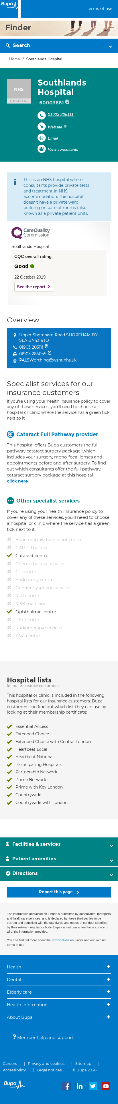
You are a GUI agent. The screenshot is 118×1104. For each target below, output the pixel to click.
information (60, 940)
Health (14, 967)
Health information (27, 1004)
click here (17, 481)
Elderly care (19, 992)
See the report (31, 286)
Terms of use (99, 8)
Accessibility (14, 1070)
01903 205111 (61, 114)
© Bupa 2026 (84, 1070)
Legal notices (49, 1070)
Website (55, 127)
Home (14, 59)
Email (53, 138)
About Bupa (20, 1017)
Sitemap (83, 1063)
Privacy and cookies (46, 1063)
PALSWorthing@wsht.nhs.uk (47, 360)
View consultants (63, 149)
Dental (14, 979)
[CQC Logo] (30, 237)
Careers (10, 1063)
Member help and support (44, 1037)
